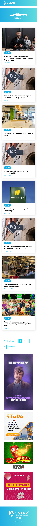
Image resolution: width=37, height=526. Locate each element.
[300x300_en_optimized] (18, 473)
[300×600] (18, 354)
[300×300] (18, 413)
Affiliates (7, 53)
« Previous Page (8, 341)
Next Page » (12, 347)
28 (4, 347)
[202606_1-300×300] (18, 443)
